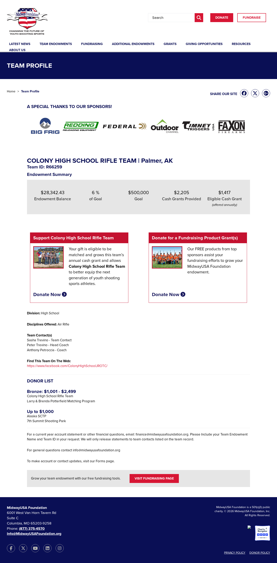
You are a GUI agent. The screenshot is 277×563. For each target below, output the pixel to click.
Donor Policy (259, 552)
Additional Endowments (133, 44)
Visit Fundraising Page (154, 478)
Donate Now (47, 295)
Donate (221, 18)
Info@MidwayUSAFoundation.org (34, 533)
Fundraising (92, 44)
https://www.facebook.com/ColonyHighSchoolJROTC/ (67, 366)
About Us (17, 50)
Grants (170, 44)
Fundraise (252, 18)
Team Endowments (56, 44)
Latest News (19, 44)
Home (11, 91)
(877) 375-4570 (32, 528)
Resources (241, 44)
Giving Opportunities (204, 44)
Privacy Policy (234, 552)
